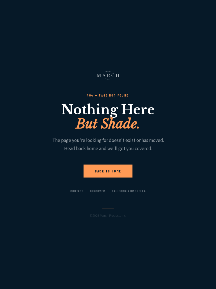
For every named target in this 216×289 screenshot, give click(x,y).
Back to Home (108, 171)
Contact (76, 191)
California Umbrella (129, 191)
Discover (97, 191)
